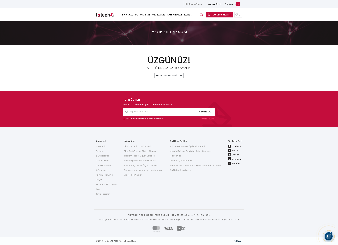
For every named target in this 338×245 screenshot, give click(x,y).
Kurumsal (127, 14)
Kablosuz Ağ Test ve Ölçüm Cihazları (141, 165)
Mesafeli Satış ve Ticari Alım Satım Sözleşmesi (191, 151)
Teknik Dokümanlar (104, 175)
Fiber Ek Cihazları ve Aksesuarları (138, 146)
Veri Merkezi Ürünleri (133, 175)
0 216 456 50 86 (210, 219)
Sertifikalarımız (102, 160)
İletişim (188, 14)
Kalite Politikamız (103, 165)
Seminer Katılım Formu (106, 184)
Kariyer (99, 179)
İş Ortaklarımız (102, 156)
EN (240, 14)
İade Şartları (175, 156)
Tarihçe (99, 151)
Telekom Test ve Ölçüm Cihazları (139, 156)
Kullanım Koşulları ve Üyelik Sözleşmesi (187, 146)
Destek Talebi (195, 4)
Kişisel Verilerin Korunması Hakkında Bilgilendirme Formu (195, 165)
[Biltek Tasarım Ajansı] (237, 241)
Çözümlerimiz (142, 14)
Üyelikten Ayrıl (208, 118)
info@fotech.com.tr (230, 219)
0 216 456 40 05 (191, 219)
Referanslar (101, 170)
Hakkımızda (101, 146)
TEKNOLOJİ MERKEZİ (221, 14)
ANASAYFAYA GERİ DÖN (170, 75)
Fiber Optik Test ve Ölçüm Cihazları (140, 151)
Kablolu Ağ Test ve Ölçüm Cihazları (140, 160)
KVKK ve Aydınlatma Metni (136, 119)
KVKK (98, 189)
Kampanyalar (174, 14)
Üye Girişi (216, 4)
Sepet (234, 4)
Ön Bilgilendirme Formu (180, 170)
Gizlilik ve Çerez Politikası (181, 160)
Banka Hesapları (103, 194)
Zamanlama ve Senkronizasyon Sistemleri (143, 170)
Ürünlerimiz (158, 14)
